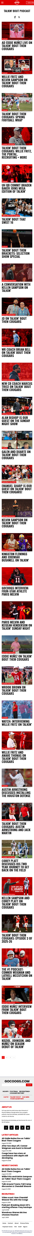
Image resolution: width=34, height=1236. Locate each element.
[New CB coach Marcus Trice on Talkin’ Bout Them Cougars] (17, 372)
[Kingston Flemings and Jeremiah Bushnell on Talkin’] (17, 542)
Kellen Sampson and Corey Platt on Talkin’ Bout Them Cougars (16, 903)
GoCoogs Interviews (8, 314)
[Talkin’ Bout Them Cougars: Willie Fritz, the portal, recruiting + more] (17, 136)
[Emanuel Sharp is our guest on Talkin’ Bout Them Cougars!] (17, 474)
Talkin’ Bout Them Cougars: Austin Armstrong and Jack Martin (16, 828)
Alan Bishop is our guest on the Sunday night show (16, 420)
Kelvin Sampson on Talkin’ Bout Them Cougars (14, 522)
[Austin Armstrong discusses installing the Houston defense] (17, 778)
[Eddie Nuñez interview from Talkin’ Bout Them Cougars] (17, 995)
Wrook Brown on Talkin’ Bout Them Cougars (14, 690)
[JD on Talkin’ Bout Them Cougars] (17, 307)
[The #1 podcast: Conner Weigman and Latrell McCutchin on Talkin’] (17, 957)
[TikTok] (17, 1128)
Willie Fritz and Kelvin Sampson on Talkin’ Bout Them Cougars (14, 81)
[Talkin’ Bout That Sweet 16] (17, 207)
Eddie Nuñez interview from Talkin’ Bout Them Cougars (17, 1009)
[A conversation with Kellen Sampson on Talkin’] (17, 272)
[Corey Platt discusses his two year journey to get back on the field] (17, 849)
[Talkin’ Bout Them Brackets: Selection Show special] (17, 238)
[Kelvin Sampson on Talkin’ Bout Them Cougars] (17, 508)
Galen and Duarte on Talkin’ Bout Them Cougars (16, 454)
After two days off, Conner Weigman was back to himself (16, 1147)
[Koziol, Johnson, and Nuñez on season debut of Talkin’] (17, 1029)
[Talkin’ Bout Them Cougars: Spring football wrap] (17, 102)
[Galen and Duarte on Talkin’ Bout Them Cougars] (17, 440)
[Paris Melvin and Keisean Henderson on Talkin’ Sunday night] (17, 610)
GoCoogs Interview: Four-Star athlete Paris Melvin (15, 591)
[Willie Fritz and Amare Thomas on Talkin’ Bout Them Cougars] (17, 740)
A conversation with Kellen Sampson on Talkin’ (16, 287)
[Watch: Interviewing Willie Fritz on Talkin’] (17, 709)
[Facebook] (15, 17)
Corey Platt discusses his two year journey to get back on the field (15, 865)
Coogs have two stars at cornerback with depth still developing (15, 1155)
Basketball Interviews (9, 280)
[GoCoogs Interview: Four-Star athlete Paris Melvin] (17, 576)
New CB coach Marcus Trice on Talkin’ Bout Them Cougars (17, 386)
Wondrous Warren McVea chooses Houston (14, 1213)
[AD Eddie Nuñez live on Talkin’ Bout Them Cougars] (17, 31)
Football (4, 584)
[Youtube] (28, 1128)
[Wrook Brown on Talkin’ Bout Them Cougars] (17, 675)
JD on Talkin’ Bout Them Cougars (14, 320)
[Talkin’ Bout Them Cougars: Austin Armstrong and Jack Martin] (17, 812)
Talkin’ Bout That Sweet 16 (14, 221)
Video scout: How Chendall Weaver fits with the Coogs (15, 1198)
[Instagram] (12, 1128)
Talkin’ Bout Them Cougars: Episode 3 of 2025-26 (17, 938)
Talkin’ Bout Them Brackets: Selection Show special (16, 253)
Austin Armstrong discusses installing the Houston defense (16, 792)
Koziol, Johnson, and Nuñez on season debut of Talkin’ (16, 1043)
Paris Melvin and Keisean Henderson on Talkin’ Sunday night (17, 625)
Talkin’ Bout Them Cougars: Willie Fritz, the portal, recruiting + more (17, 152)
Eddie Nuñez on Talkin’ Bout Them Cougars (17, 658)
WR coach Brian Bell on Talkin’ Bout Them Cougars (16, 352)
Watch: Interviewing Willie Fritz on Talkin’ (17, 723)
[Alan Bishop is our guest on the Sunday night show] (17, 406)
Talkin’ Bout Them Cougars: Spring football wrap (14, 117)
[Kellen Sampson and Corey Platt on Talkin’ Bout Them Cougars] (17, 886)
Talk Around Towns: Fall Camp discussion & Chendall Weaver (16, 1185)
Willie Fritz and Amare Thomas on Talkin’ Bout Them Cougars (14, 757)
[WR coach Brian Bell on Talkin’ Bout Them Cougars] (17, 338)
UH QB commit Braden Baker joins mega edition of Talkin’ (16, 188)
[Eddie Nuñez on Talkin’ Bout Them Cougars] (17, 644)
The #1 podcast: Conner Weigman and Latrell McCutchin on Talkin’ (17, 974)
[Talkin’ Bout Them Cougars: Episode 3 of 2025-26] (17, 923)
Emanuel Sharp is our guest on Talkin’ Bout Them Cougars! (17, 488)
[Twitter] (19, 17)
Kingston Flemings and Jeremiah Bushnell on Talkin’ (15, 557)
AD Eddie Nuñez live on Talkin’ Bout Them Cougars (17, 45)
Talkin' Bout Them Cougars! (10, 215)
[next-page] (13, 1057)
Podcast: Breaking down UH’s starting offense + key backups (17, 1206)
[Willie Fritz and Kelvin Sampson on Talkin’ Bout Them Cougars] (17, 65)
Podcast (4, 39)
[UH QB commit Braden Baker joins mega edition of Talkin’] (17, 173)
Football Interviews (8, 144)
